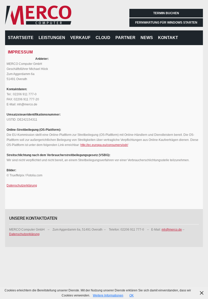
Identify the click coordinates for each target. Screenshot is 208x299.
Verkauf (80, 37)
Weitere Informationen (108, 295)
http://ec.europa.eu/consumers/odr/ (104, 145)
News (147, 37)
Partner (125, 37)
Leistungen (52, 37)
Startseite (20, 37)
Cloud (103, 37)
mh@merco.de (172, 229)
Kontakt (168, 37)
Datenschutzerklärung (22, 185)
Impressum (20, 52)
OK (131, 295)
